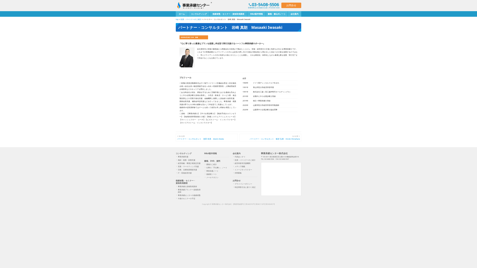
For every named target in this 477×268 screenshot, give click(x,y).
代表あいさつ (240, 156)
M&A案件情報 (256, 14)
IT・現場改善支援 (185, 173)
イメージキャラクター (243, 169)
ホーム (182, 14)
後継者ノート (211, 174)
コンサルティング (199, 14)
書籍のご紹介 (211, 164)
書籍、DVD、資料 (212, 161)
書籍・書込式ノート (277, 14)
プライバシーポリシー (243, 184)
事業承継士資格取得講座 (187, 186)
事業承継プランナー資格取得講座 (189, 190)
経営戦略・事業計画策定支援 (189, 163)
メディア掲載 (240, 166)
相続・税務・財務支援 (186, 160)
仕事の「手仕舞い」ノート (216, 167)
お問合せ (291, 5)
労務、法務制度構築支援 (187, 169)
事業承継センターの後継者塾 (189, 195)
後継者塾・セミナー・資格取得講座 (228, 14)
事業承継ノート (212, 171)
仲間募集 (238, 173)
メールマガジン (212, 177)
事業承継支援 (183, 156)
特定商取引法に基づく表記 (245, 187)
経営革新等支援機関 (242, 163)
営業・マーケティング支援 (188, 166)
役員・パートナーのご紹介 (245, 160)
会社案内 (294, 14)
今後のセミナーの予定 (186, 198)
